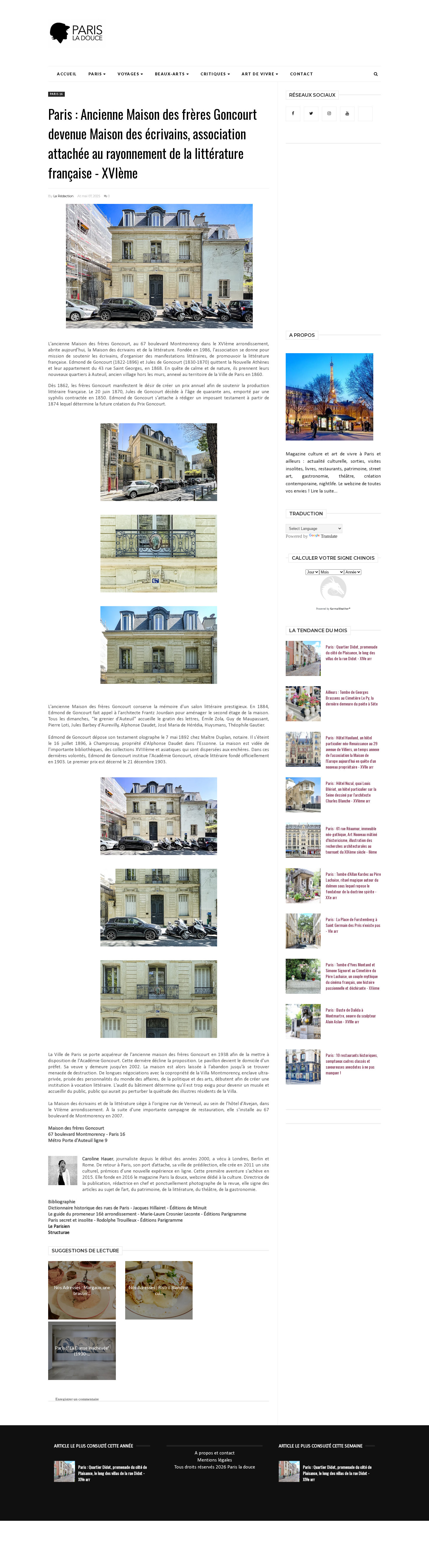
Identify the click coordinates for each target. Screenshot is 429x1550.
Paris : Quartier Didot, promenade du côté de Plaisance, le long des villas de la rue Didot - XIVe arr (351, 652)
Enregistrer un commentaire (77, 1399)
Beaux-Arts (170, 74)
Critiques (213, 74)
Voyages (128, 74)
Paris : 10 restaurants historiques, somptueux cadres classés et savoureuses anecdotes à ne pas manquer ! (352, 1064)
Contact (301, 74)
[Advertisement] (274, 22)
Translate (329, 536)
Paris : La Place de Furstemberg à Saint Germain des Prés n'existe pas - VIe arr (353, 925)
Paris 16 (56, 94)
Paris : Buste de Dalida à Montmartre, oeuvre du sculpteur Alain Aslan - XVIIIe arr (351, 1015)
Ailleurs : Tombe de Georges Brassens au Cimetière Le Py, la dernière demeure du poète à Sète (352, 698)
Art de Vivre (258, 74)
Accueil (67, 74)
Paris (95, 74)
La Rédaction (63, 196)
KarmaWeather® (340, 609)
